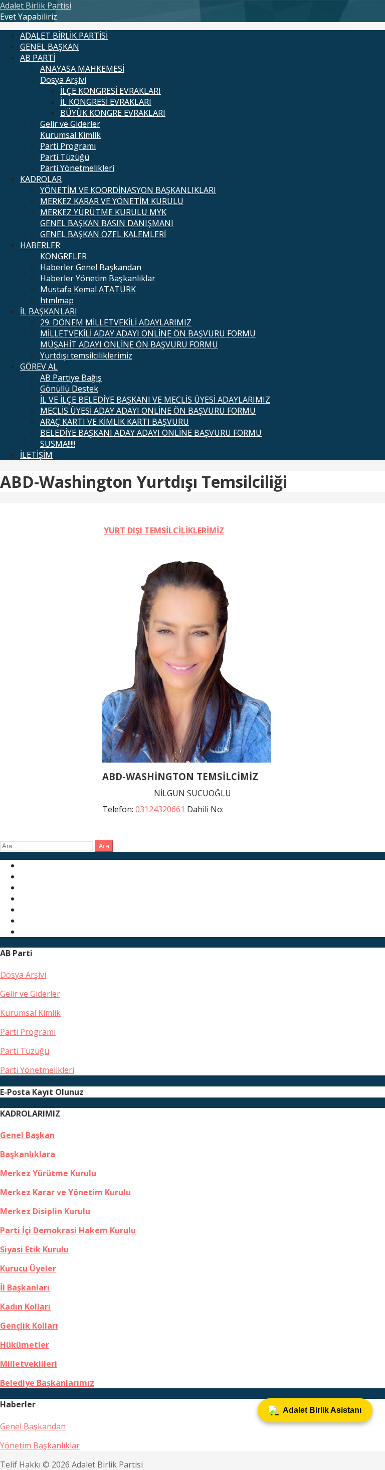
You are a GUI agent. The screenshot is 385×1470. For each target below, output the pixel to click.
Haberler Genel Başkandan (90, 267)
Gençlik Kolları (29, 1325)
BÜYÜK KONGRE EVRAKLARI (112, 112)
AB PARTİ (37, 57)
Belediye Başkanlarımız (47, 1382)
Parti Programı (68, 145)
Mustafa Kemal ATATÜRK (88, 289)
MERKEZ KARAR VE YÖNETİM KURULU (111, 201)
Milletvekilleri (28, 1363)
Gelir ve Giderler (70, 123)
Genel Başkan (27, 1135)
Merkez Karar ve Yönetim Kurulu (65, 1192)
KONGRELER (63, 256)
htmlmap (57, 300)
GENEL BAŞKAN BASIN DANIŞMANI (106, 223)
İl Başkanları (25, 1287)
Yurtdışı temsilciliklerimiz (86, 355)
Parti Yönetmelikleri (77, 167)
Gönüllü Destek (69, 388)
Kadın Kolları (25, 1306)
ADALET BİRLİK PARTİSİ (64, 35)
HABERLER (40, 245)
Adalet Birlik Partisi (35, 5)
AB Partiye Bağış (71, 377)
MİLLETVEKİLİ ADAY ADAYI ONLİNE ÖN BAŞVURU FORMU (148, 333)
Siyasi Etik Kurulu (34, 1249)
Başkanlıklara (27, 1154)
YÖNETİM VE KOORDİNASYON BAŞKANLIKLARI (128, 190)
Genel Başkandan (33, 1426)
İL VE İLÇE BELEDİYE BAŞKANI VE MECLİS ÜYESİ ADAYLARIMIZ (155, 399)
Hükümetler (24, 1344)
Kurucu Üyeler (28, 1268)
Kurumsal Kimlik (70, 134)
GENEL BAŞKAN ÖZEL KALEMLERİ (103, 234)
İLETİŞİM (36, 454)
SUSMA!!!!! (57, 443)
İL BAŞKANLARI (48, 311)
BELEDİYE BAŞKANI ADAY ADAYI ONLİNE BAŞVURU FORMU (151, 432)
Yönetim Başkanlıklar (40, 1445)
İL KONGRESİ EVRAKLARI (105, 101)
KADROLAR (41, 179)
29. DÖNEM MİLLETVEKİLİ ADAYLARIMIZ (115, 322)
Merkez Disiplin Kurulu (45, 1211)
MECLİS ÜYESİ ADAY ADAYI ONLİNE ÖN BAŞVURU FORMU (148, 410)
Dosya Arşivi (63, 79)
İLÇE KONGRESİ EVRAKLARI (110, 90)
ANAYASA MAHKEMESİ (82, 68)
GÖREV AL (39, 366)
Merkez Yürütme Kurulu (48, 1173)
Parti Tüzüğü (64, 156)
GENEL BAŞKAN (49, 46)
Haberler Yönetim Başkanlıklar (97, 278)
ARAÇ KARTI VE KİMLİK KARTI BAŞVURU (114, 421)
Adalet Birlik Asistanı (322, 1410)
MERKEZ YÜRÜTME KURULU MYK (103, 212)
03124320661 (160, 809)
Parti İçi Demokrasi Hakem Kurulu (68, 1230)
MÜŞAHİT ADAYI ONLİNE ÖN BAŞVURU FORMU (129, 344)
